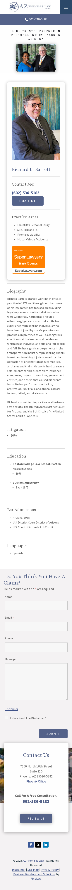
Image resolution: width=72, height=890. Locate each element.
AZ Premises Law (33, 860)
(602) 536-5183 (26, 192)
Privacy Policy (50, 869)
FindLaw (36, 878)
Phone (9, 638)
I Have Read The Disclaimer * (28, 718)
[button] (66, 7)
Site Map (33, 869)
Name (8, 597)
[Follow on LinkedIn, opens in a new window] (46, 845)
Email (9, 617)
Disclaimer (11, 709)
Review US (36, 818)
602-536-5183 (38, 19)
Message (10, 659)
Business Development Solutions (34, 874)
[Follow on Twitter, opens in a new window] (38, 845)
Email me (27, 201)
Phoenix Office (36, 781)
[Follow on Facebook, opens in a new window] (31, 845)
